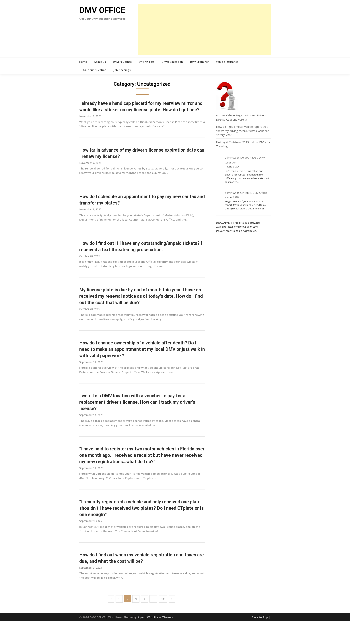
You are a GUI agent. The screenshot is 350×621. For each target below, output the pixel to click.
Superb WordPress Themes (155, 617)
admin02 (230, 157)
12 (163, 599)
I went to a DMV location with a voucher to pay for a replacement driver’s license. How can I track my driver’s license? (137, 402)
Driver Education (172, 61)
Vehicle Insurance (227, 61)
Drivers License (122, 61)
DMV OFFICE (102, 10)
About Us (100, 61)
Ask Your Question (94, 70)
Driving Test (146, 61)
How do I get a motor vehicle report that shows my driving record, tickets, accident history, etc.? (242, 131)
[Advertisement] (204, 29)
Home (83, 61)
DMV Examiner (199, 61)
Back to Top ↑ (261, 617)
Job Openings (122, 70)
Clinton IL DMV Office (253, 192)
